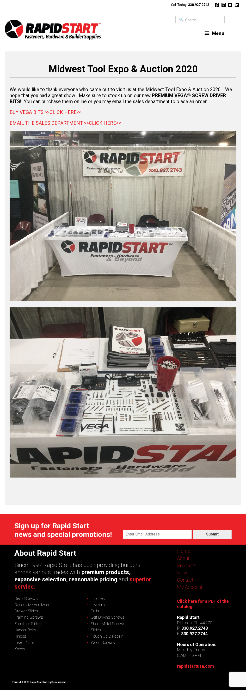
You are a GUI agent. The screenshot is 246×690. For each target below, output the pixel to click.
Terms (16, 682)
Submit (212, 534)
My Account (189, 587)
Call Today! (190, 5)
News (183, 573)
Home (183, 551)
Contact (185, 580)
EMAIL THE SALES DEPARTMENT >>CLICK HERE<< (65, 123)
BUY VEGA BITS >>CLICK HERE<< (45, 112)
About (183, 558)
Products (186, 565)
